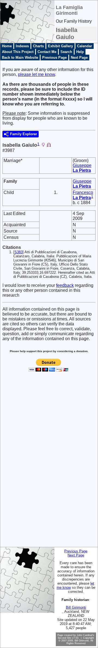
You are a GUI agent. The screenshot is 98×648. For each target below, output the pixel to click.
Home (7, 46)
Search (66, 52)
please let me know (36, 74)
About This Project (17, 52)
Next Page (79, 57)
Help (80, 52)
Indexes (22, 46)
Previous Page (54, 57)
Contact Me (47, 52)
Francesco (83, 195)
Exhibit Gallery (60, 46)
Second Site (64, 638)
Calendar (84, 46)
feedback (65, 285)
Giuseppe (82, 168)
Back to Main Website (20, 57)
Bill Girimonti (76, 607)
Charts (38, 46)
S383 (18, 252)
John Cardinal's (85, 635)
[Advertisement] (22, 464)
